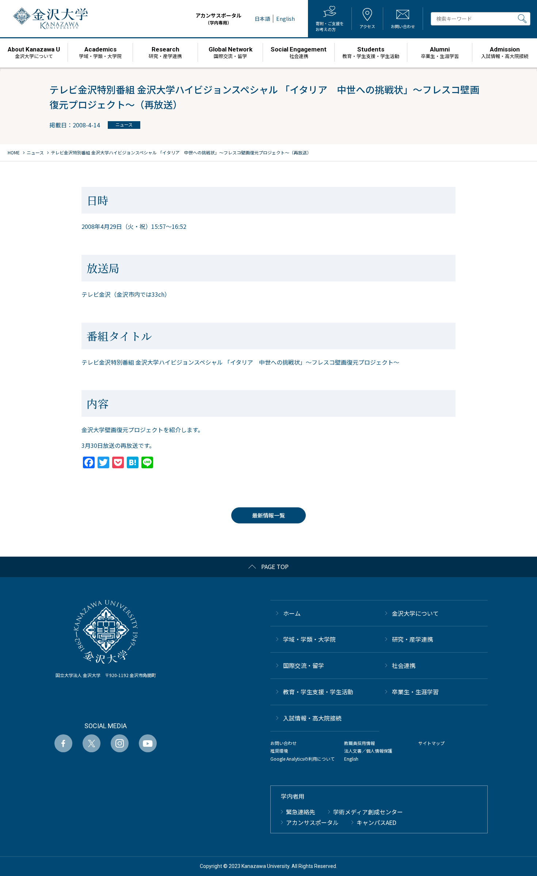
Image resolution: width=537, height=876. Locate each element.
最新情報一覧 (268, 515)
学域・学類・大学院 (309, 639)
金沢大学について (415, 613)
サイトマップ (431, 743)
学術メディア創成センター (368, 811)
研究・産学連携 (412, 639)
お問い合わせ (283, 743)
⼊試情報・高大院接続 (312, 718)
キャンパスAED (376, 822)
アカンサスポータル (218, 19)
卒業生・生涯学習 (415, 691)
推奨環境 (279, 751)
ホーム (292, 613)
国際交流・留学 (303, 665)
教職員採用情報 (359, 743)
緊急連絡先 (300, 811)
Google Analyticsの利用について (302, 759)
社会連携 (403, 665)
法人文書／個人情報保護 (368, 751)
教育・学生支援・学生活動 (318, 691)
